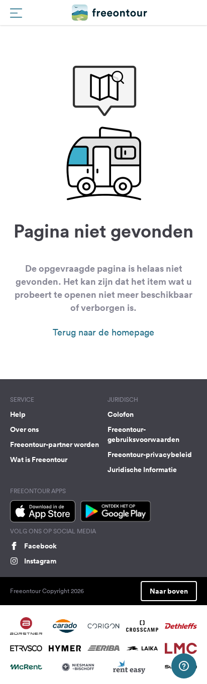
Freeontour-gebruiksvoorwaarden (143, 434)
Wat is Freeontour (38, 459)
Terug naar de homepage (103, 332)
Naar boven (169, 591)
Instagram (40, 561)
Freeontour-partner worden (54, 444)
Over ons (24, 429)
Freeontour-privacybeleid (150, 454)
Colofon (121, 414)
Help (18, 414)
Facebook (40, 546)
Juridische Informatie (142, 470)
